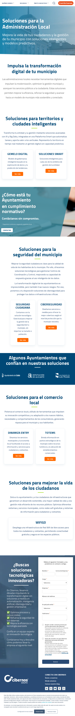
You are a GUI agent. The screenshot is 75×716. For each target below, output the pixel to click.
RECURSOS (23, 3)
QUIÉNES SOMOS (7, 3)
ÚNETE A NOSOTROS (40, 3)
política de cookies (46, 702)
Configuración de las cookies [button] (25, 711)
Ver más (18, 174)
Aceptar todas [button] (39, 711)
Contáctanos (65, 3)
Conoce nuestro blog (52, 684)
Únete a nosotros (51, 678)
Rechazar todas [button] (52, 711)
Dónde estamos (50, 681)
